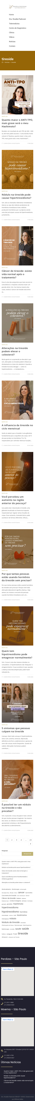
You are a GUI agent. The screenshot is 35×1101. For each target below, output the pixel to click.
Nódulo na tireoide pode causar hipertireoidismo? (16, 196)
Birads (12, 892)
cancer (21, 892)
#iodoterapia (15, 889)
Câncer (27, 895)
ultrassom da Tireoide (13, 937)
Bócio (15, 892)
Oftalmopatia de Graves (8, 925)
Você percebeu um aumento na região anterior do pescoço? (14, 500)
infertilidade (5, 915)
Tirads (15, 934)
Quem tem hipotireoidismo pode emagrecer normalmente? (17, 654)
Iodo (15, 915)
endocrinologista (15, 901)
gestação (4, 904)
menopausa (5, 919)
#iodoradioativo (6, 889)
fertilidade (29, 901)
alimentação (23, 889)
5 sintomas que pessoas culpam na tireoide (16, 730)
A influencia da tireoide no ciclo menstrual (17, 427)
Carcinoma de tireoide (9, 895)
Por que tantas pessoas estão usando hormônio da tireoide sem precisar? (17, 577)
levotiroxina (22, 915)
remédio (12, 929)
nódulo (12, 918)
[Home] (2, 62)
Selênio (4, 934)
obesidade (23, 922)
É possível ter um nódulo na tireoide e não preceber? (16, 808)
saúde (25, 928)
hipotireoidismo (10, 911)
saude (18, 928)
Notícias (5, 116)
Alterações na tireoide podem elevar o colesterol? (15, 351)
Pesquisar (5, 851)
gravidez (9, 904)
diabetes (24, 898)
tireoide (13, 62)
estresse (24, 901)
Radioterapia (5, 929)
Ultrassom (5, 937)
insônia (11, 915)
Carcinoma (28, 893)
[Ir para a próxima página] (30, 844)
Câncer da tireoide (9, 898)
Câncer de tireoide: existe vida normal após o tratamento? (17, 274)
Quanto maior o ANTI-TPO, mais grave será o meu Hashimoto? (17, 123)
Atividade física (5, 892)
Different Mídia (18, 1099)
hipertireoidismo (10, 907)
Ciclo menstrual (21, 895)
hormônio (23, 912)
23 (31, 840)
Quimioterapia (18, 925)
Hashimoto (18, 903)
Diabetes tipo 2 (5, 901)
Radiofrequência (27, 925)
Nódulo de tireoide (11, 922)
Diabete (18, 898)
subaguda (9, 934)
